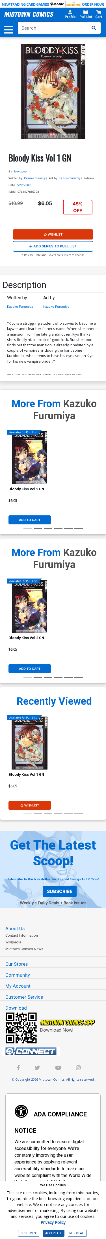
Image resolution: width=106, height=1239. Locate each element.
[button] (70, 15)
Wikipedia (13, 942)
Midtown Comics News (24, 949)
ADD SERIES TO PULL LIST (55, 246)
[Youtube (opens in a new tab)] (58, 1068)
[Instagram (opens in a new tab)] (78, 1068)
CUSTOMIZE (29, 1233)
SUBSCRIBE (60, 891)
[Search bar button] (94, 28)
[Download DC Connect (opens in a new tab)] (55, 1051)
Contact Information (21, 935)
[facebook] (18, 1068)
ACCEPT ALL (53, 1233)
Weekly (27, 902)
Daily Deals (48, 902)
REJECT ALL (77, 1233)
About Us (15, 928)
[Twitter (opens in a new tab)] (37, 1068)
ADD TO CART (29, 520)
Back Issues (75, 902)
